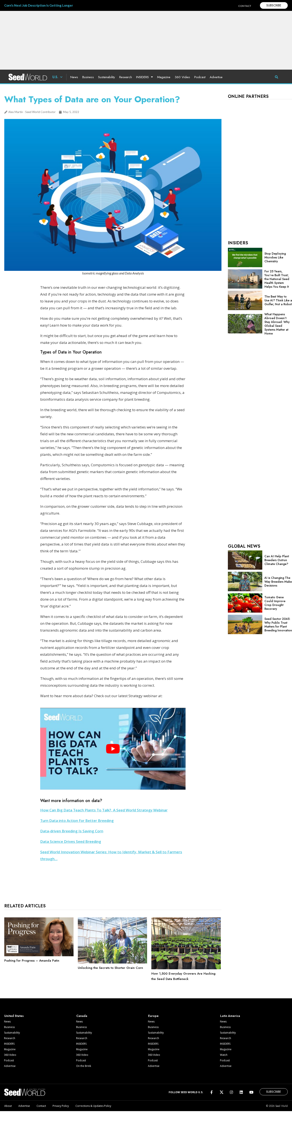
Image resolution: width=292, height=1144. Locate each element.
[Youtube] (251, 1092)
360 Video (182, 77)
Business (88, 77)
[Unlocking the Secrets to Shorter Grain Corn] (112, 962)
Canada (81, 1016)
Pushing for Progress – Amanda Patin (31, 960)
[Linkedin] (241, 1092)
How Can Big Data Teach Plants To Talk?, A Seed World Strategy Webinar (104, 810)
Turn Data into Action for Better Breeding (77, 820)
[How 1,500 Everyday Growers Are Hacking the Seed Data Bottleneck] (186, 968)
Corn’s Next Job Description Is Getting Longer (38, 5)
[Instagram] (231, 1092)
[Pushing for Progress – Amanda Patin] (39, 955)
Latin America (230, 1016)
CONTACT (244, 5)
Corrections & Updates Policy (93, 1106)
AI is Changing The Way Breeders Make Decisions (278, 582)
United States (14, 1016)
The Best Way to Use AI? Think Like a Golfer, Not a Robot (278, 300)
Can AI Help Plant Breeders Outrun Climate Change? (276, 560)
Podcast (199, 77)
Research (125, 77)
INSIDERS (142, 77)
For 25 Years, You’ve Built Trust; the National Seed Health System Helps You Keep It (276, 279)
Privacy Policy (61, 1106)
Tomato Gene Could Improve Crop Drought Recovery (274, 603)
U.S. (55, 77)
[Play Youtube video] (113, 749)
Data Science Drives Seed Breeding (70, 841)
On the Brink (83, 1066)
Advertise (216, 77)
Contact (41, 1106)
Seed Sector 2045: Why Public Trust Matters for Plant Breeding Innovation (278, 624)
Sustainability (106, 77)
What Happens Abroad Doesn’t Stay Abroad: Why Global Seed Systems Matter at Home (277, 324)
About (8, 1106)
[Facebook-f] (211, 1092)
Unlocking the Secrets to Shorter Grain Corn (110, 967)
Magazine (163, 77)
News (74, 77)
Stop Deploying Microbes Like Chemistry (275, 257)
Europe (153, 1016)
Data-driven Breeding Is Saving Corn (71, 831)
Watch (223, 1055)
